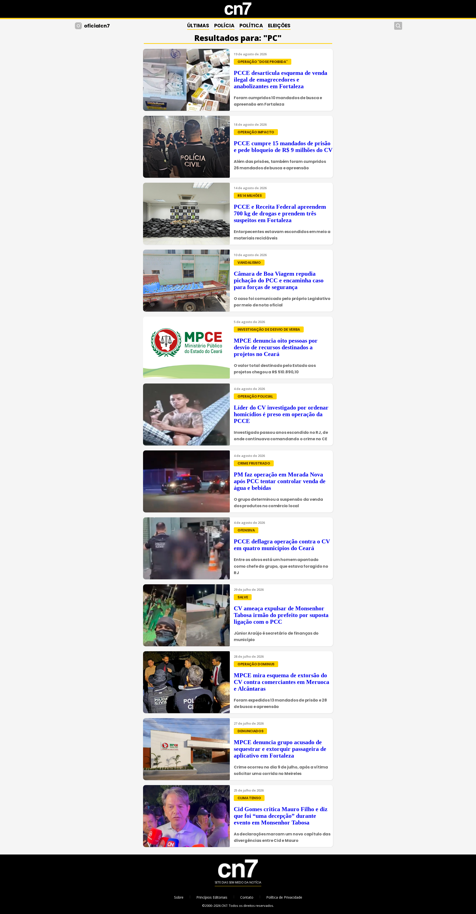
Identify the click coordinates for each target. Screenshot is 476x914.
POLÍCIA (224, 25)
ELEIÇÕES (279, 25)
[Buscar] (398, 26)
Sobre (178, 897)
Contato (246, 897)
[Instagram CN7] (79, 26)
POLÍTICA (251, 25)
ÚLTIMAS (198, 25)
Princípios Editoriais (211, 897)
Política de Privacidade (284, 897)
